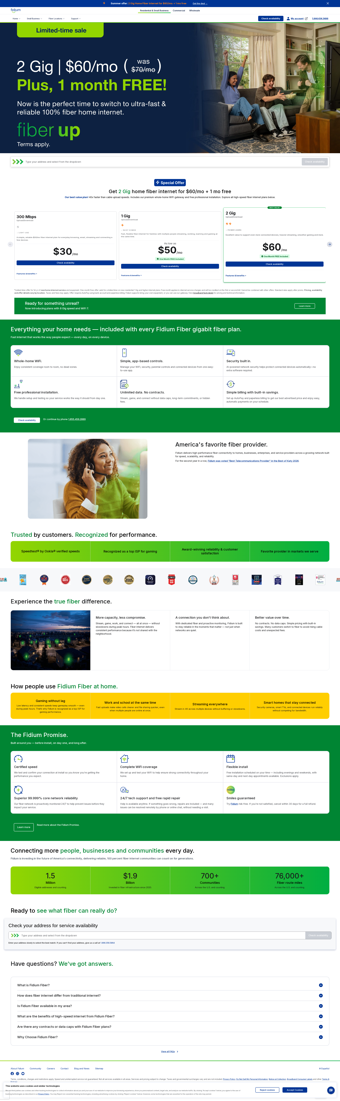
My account (297, 18)
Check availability (270, 18)
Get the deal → (200, 3)
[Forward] (329, 244)
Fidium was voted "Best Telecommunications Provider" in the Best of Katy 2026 (253, 460)
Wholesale (194, 10)
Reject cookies (267, 1090)
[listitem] (12, 1073)
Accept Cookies (295, 1090)
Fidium (234, 803)
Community (35, 1068)
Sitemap (99, 1068)
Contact (64, 1068)
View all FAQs (168, 1051)
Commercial (179, 10)
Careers (51, 1068)
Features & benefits (26, 273)
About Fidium (17, 1068)
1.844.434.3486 (320, 18)
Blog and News (81, 1068)
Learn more (305, 306)
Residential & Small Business (154, 10)
